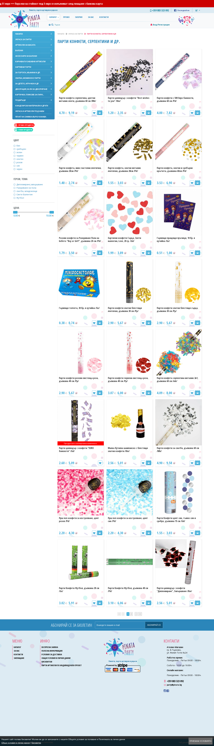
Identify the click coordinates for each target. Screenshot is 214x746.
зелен (19, 152)
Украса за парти (23, 39)
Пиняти (19, 34)
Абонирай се (154, 625)
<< (119, 614)
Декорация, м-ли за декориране (31, 89)
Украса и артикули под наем (29, 111)
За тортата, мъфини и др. (27, 72)
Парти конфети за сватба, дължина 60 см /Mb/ (178, 449)
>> (140, 614)
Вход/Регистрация (161, 24)
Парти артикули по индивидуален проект (61, 665)
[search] (52, 24)
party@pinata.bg (174, 684)
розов (20, 162)
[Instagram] (165, 690)
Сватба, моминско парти (27, 78)
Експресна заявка (49, 647)
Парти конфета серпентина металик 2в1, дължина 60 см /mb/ (177, 379)
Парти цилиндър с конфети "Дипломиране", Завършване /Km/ (174, 589)
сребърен (21, 149)
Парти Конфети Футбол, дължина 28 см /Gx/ (79, 589)
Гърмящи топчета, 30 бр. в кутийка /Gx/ (79, 308)
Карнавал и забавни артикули (30, 61)
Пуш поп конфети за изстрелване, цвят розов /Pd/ (79, 519)
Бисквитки (46, 661)
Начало (61, 34)
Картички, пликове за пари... (29, 94)
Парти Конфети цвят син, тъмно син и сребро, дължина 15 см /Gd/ (176, 519)
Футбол (20, 197)
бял (18, 145)
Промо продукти (24, 125)
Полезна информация (51, 650)
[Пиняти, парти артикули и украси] (27, 18)
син (18, 165)
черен (19, 169)
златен (20, 159)
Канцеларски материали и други (31, 105)
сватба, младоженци (27, 191)
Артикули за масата (25, 45)
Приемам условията (201, 741)
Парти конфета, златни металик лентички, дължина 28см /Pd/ (124, 169)
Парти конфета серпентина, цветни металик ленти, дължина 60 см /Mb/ (77, 99)
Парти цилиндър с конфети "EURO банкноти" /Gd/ (76, 449)
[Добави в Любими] (94, 112)
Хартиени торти (23, 67)
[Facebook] (168, 690)
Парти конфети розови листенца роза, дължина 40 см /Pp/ (78, 379)
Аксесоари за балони (26, 56)
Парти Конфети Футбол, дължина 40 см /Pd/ (128, 589)
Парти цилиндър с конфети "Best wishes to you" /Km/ (128, 99)
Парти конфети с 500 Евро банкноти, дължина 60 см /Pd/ (175, 99)
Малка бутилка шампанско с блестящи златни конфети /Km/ (128, 449)
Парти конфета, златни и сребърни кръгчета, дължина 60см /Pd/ (175, 169)
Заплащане (19, 658)
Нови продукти (23, 129)
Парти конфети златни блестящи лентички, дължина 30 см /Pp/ (125, 309)
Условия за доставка (51, 654)
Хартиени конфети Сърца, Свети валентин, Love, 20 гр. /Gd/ (124, 239)
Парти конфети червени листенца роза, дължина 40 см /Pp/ (128, 379)
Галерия (78, 17)
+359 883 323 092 (175, 681)
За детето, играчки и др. (27, 83)
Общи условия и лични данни (55, 658)
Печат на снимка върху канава (30, 116)
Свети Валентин (25, 194)
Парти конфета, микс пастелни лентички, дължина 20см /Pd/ (80, 169)
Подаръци (20, 100)
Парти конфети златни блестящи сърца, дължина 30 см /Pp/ (177, 309)
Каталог (53, 17)
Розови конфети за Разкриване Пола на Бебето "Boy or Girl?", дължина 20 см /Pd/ (80, 239)
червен (20, 155)
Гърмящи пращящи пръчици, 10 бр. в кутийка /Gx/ (176, 239)
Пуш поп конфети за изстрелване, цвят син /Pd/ (128, 519)
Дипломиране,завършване (30, 184)
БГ (197, 10)
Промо (66, 17)
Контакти (104, 17)
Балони (19, 50)
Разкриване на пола (26, 187)
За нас (91, 17)
